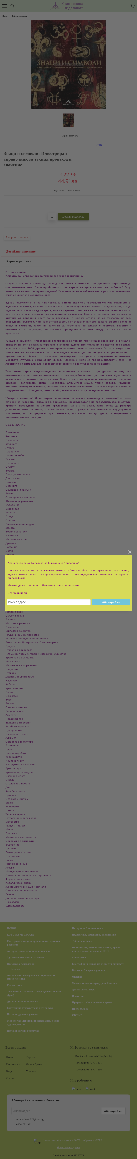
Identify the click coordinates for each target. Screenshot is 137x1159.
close (130, 552)
